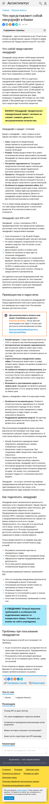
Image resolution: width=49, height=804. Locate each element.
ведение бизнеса (23, 698)
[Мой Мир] (13, 24)
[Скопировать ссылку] (19, 24)
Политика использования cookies (16, 785)
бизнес (8, 698)
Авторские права (9, 777)
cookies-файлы (22, 790)
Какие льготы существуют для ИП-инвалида (22, 736)
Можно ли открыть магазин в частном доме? (23, 730)
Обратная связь (32, 770)
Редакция (18, 770)
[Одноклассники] (10, 24)
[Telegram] (6, 24)
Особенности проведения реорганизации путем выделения (24, 723)
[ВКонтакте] (3, 24)
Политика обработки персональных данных (20, 781)
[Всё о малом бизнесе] (18, 3)
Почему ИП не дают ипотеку (16, 711)
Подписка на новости (11, 774)
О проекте (6, 770)
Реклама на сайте (31, 774)
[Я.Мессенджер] (16, 24)
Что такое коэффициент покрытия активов (22, 717)
